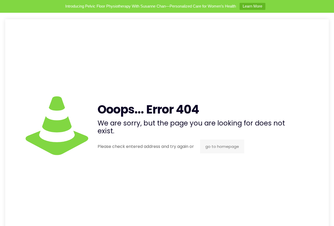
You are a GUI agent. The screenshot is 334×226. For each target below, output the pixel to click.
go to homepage (222, 146)
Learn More (252, 6)
